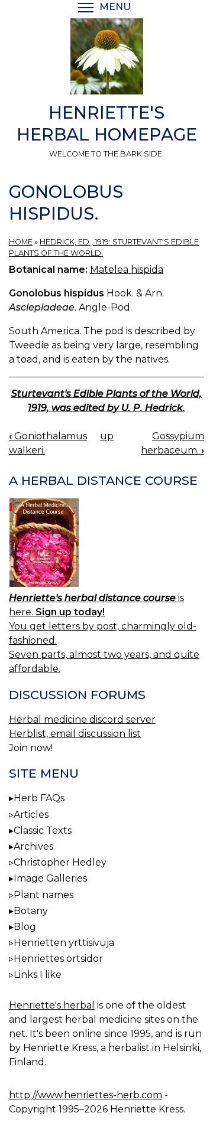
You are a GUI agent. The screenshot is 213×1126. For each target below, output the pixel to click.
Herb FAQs (39, 798)
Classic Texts (43, 830)
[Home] (106, 58)
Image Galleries (50, 878)
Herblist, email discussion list (75, 733)
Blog (25, 926)
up (107, 436)
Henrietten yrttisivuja (64, 942)
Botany (31, 910)
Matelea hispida (126, 269)
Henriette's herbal (52, 1005)
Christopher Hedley (60, 862)
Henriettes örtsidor (58, 958)
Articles (31, 814)
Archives (33, 846)
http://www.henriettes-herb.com (85, 1095)
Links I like (38, 974)
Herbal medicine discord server (82, 719)
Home (21, 241)
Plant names (43, 894)
